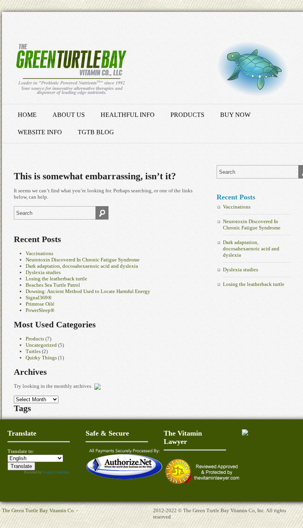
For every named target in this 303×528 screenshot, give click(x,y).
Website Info (40, 132)
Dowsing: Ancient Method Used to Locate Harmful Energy (88, 291)
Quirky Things (41, 358)
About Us (68, 114)
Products (187, 114)
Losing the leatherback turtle (56, 279)
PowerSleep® (40, 310)
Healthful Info (128, 114)
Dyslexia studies (43, 272)
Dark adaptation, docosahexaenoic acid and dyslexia (82, 266)
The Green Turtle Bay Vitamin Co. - (40, 510)
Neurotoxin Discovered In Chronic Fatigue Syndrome (83, 260)
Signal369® (39, 298)
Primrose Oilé (40, 304)
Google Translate (56, 472)
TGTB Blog (96, 132)
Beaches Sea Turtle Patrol (53, 285)
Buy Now (235, 114)
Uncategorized (41, 345)
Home (27, 114)
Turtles (33, 351)
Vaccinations (39, 253)
